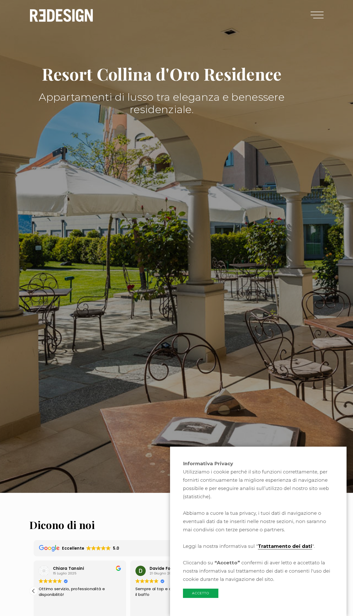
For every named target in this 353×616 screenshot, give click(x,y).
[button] (33, 591)
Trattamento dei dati (285, 546)
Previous (14, 240)
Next (338, 240)
